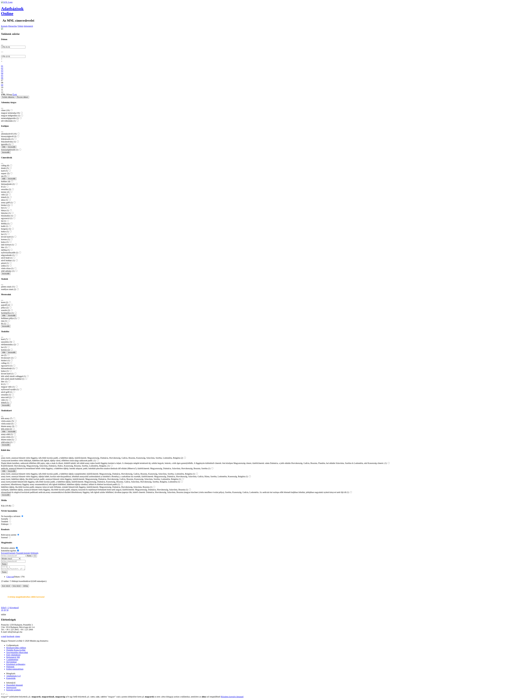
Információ (28, 26)
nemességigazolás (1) (10, 118)
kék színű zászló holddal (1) (13, 379)
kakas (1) (5, 231)
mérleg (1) (5, 250)
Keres (29, 556)
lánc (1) (4, 247)
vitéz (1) (4, 400)
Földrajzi (5, 524)
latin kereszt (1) (7, 245)
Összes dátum (22, 97)
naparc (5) (5, 173)
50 (7, 610)
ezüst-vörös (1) (7, 437)
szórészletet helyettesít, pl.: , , (33, 697)
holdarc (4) (6, 181)
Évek (15, 94)
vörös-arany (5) (7, 421)
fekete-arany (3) (8, 426)
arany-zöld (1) (7, 434)
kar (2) (4, 347)
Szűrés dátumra (8, 97)
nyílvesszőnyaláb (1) (10, 252)
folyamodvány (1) (8, 142)
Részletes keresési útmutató (232, 697)
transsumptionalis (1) (10, 150)
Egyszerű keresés (8, 553)
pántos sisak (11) (8, 287)
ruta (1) (4, 321)
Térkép (20, 26)
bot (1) (4, 208)
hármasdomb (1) (8, 368)
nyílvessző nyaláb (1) (10, 389)
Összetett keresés (23, 553)
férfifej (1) (5, 223)
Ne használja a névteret (11, 516)
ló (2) (3, 187)
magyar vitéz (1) (8, 387)
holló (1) (5, 226)
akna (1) (4, 200)
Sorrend (4, 537)
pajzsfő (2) (5, 305)
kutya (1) (5, 242)
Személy (5, 519)
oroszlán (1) (6, 395)
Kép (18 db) (6, 506)
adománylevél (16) (9, 134)
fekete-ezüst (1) (7, 439)
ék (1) (3, 323)
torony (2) (5, 192)
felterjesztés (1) (7, 139)
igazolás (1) (6, 144)
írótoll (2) (5, 197)
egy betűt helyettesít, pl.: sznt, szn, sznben (86, 697)
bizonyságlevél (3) (9, 136)
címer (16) (5, 110)
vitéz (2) (4, 194)
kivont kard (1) (7, 237)
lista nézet (17, 586)
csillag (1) (5, 363)
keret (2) (5, 302)
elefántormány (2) (8, 344)
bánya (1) (5, 210)
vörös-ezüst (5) (7, 424)
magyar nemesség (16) (10, 113)
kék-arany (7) (7, 418)
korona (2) (5, 350)
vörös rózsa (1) (7, 268)
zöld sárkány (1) (8, 271)
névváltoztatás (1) (8, 121)
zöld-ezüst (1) (7, 442)
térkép (25, 586)
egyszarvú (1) (7, 218)
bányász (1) (6, 213)
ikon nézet (6, 586)
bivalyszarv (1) (7, 358)
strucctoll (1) (6, 397)
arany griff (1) (7, 202)
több (3, 147)
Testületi (5, 521)
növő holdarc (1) (8, 260)
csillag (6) (5, 165)
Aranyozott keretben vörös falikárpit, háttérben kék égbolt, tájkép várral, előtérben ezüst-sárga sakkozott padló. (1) (48, 460)
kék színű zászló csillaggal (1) (13, 376)
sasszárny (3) (6, 342)
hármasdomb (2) (8, 184)
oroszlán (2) (6, 189)
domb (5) (5, 168)
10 (2, 610)
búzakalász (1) (7, 216)
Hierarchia (12, 26)
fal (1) (4, 221)
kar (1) (4, 234)
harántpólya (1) (7, 313)
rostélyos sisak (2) (8, 289)
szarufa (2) (5, 310)
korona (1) (5, 239)
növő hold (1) (7, 258)
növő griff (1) (7, 392)
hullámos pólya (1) (9, 318)
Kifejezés (34, 553)
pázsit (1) (5, 263)
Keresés (4, 26)
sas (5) (4, 176)
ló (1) (3, 384)
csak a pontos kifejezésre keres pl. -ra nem (134, 697)
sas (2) (4, 355)
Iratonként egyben (9, 551)
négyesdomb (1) (8, 255)
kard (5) (4, 171)
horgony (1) (6, 229)
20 (5, 610)
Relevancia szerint (9, 535)
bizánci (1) (5, 205)
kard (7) (4, 339)
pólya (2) (5, 307)
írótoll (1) (5, 402)
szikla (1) (5, 266)
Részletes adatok (8, 548)
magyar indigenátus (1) (11, 115)
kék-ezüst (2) (6, 429)
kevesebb (11, 147)
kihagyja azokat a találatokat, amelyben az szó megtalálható (191, 697)
